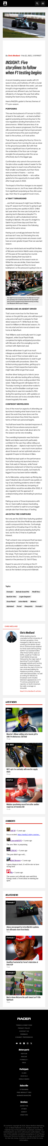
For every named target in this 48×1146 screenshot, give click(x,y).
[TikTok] (24, 1043)
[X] (31, 1043)
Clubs (24, 1073)
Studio (24, 1109)
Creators (24, 1115)
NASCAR (24, 1056)
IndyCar (24, 1053)
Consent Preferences (24, 1037)
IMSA (24, 1062)
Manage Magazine (24, 1095)
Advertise (24, 1106)
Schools (24, 1076)
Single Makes (24, 1079)
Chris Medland (14, 56)
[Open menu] (43, 3)
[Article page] (24, 720)
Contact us (24, 1031)
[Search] (37, 3)
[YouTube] (17, 1043)
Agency (24, 1112)
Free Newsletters (24, 1092)
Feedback (24, 1034)
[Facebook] (20, 1043)
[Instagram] (28, 1043)
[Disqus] (24, 855)
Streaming (24, 1089)
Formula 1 (24, 1059)
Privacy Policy (24, 1028)
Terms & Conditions (24, 1025)
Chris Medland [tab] (11, 626)
